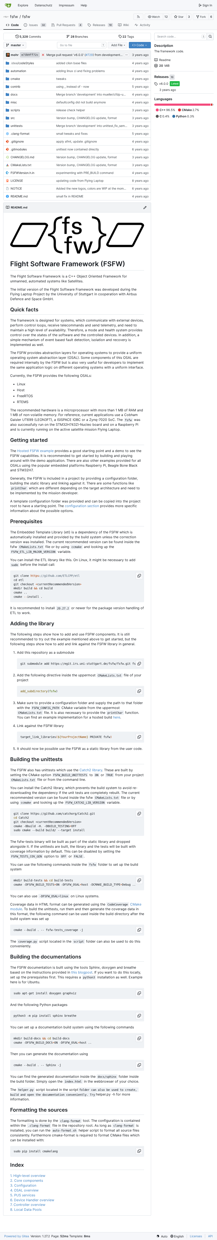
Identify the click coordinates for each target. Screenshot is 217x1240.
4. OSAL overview (24, 1190)
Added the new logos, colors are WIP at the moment (92, 188)
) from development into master (114, 55)
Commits (30, 36)
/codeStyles (22, 63)
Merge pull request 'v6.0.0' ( (66, 55)
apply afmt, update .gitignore (76, 141)
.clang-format (20, 133)
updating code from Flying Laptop (80, 180)
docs (14, 94)
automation (18, 71)
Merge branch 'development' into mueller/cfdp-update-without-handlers (106, 94)
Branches (79, 36)
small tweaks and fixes (72, 133)
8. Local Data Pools (26, 1209)
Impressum (66, 5)
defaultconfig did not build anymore (81, 102)
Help (84, 5)
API (210, 1236)
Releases (162, 77)
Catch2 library (90, 770)
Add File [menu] (116, 45)
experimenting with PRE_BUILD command (85, 173)
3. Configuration (23, 1185)
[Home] (8, 5)
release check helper (70, 110)
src (13, 118)
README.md (19, 196)
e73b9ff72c (29, 54)
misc (14, 102)
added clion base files (71, 63)
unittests (16, 126)
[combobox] (81, 45)
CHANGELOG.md (22, 157)
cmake (15, 78)
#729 (89, 55)
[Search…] (210, 36)
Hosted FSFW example (35, 451)
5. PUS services (22, 1195)
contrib (15, 86)
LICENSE (17, 180)
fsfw (14, 17)
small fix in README (69, 196)
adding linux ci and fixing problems (80, 71)
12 (166, 16)
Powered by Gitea (16, 1236)
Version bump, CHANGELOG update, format (86, 118)
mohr (15, 55)
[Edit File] (145, 207)
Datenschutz (43, 5)
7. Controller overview (27, 1205)
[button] (154, 17)
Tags (128, 36)
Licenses (196, 1236)
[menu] (161, 1236)
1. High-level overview (27, 1175)
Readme (165, 60)
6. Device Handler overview (32, 1200)
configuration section (82, 506)
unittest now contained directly (77, 149)
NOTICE (16, 188)
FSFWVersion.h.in (22, 173)
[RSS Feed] (138, 17)
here (116, 717)
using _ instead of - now (72, 86)
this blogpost (81, 972)
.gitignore (17, 141)
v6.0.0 (163, 83)
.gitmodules (19, 149)
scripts (15, 110)
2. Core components (26, 1180)
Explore (23, 5)
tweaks (61, 78)
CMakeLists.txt (21, 165)
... (126, 54)
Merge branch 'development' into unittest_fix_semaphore (95, 126)
